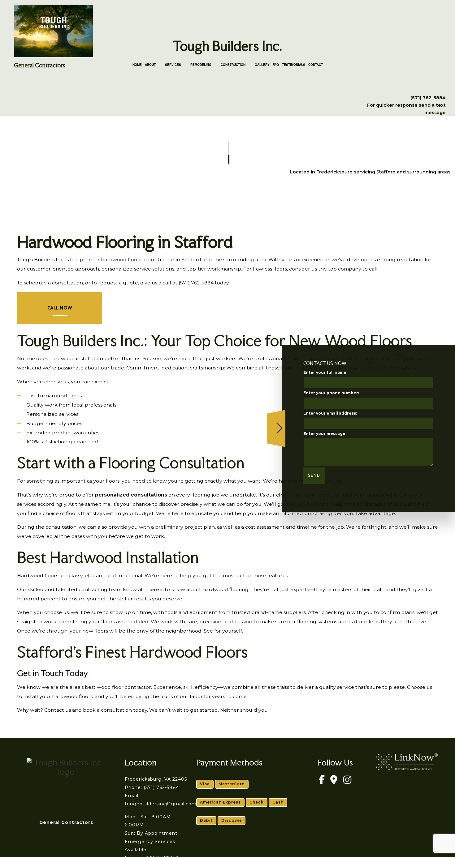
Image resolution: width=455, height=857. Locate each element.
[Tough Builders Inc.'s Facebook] (321, 782)
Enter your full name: (325, 372)
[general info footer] (66, 783)
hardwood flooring (124, 259)
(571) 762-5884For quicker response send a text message (406, 105)
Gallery (262, 64)
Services (173, 64)
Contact (315, 64)
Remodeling (200, 64)
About (150, 64)
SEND (314, 476)
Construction (233, 64)
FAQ (276, 64)
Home (137, 64)
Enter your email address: (330, 413)
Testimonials (293, 64)
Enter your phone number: (331, 393)
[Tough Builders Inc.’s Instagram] (347, 782)
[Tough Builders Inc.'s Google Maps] (334, 782)
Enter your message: (324, 434)
